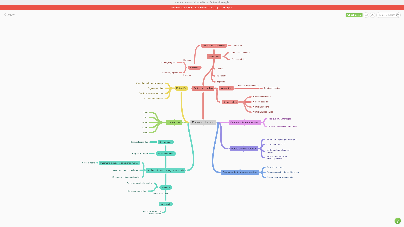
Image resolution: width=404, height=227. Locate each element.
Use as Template (386, 14)
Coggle (225, 2)
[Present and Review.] (366, 15)
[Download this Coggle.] (372, 14)
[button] (398, 221)
